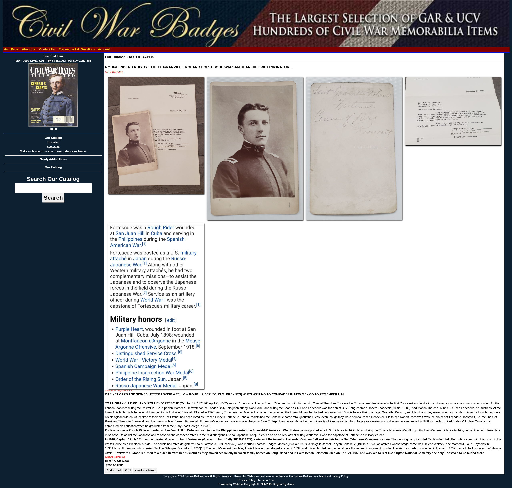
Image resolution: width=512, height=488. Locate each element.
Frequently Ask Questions (77, 49)
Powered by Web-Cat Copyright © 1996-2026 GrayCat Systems (256, 484)
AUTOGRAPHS (141, 57)
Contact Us (47, 49)
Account (104, 49)
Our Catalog (53, 167)
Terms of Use (266, 480)
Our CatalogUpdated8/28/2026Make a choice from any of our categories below (53, 144)
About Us (28, 49)
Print (128, 470)
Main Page (11, 49)
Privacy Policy (247, 480)
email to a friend (145, 470)
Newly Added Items (53, 159)
